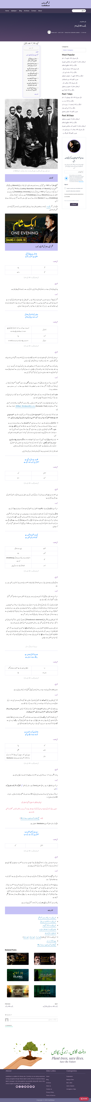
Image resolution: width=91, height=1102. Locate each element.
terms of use (81, 181)
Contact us (49, 1089)
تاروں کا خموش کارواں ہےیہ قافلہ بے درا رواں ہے (32, 79)
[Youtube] (17, 1087)
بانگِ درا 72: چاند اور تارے (69, 72)
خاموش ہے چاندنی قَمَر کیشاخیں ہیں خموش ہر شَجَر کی (32, 60)
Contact (33, 11)
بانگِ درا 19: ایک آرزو (68, 90)
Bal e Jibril (69, 1082)
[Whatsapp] (20, 1087)
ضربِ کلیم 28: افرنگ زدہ (69, 133)
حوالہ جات (36, 94)
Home (7, 11)
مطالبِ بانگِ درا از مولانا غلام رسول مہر (47, 929)
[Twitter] (31, 1087)
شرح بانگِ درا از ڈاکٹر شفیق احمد (49, 925)
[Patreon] (33, 1087)
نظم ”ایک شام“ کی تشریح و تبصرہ (32, 55)
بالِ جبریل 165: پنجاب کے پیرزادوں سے (73, 129)
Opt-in (66, 184)
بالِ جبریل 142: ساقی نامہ (69, 83)
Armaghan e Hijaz (71, 1089)
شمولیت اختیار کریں (74, 204)
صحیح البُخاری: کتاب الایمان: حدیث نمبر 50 (30, 818)
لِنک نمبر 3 (26, 937)
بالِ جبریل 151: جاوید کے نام (70, 58)
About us (48, 1086)
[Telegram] (28, 1087)
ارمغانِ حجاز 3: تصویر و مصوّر (71, 86)
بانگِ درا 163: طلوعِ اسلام (69, 65)
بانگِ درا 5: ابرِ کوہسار (68, 108)
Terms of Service (50, 1095)
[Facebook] (25, 1087)
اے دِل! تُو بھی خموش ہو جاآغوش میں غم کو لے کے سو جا (31, 89)
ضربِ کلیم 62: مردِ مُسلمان (70, 79)
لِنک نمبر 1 (38, 937)
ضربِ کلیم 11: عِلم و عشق (70, 111)
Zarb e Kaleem (70, 1086)
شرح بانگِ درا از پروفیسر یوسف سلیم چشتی (47, 918)
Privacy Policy (50, 1092)
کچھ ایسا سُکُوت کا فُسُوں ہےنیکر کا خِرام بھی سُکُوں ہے (32, 75)
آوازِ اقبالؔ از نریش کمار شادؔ (50, 933)
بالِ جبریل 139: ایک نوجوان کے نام (72, 97)
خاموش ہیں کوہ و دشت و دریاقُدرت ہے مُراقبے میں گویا (32, 84)
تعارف (37, 52)
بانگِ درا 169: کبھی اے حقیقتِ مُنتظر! (72, 76)
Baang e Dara (67, 32)
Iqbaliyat (78, 32)
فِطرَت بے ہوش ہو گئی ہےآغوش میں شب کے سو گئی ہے (31, 70)
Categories (65, 47)
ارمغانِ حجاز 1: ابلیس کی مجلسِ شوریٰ (74, 62)
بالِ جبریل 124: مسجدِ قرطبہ (70, 69)
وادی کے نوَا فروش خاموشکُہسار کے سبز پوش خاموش (32, 65)
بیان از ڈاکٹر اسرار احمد (51, 941)
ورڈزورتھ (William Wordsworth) (25, 406)
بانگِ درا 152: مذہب (68, 101)
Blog (20, 11)
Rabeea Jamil (54, 32)
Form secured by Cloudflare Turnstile (71, 200)
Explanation (73, 32)
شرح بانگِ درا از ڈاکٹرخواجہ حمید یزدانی (48, 921)
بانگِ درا (48, 206)
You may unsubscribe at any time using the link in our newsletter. (73, 195)
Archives (26, 11)
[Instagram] (22, 1087)
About (40, 11)
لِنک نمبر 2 (32, 937)
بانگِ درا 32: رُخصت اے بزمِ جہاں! (71, 104)
